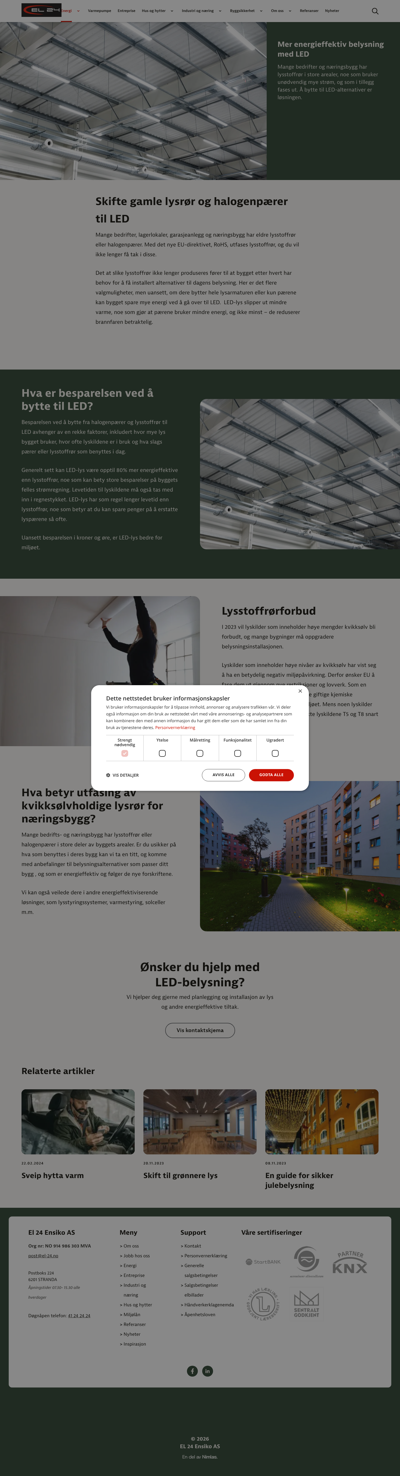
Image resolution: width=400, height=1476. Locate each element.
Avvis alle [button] (224, 774)
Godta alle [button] (271, 774)
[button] (122, 775)
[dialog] (200, 738)
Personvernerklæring (175, 727)
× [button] (300, 692)
